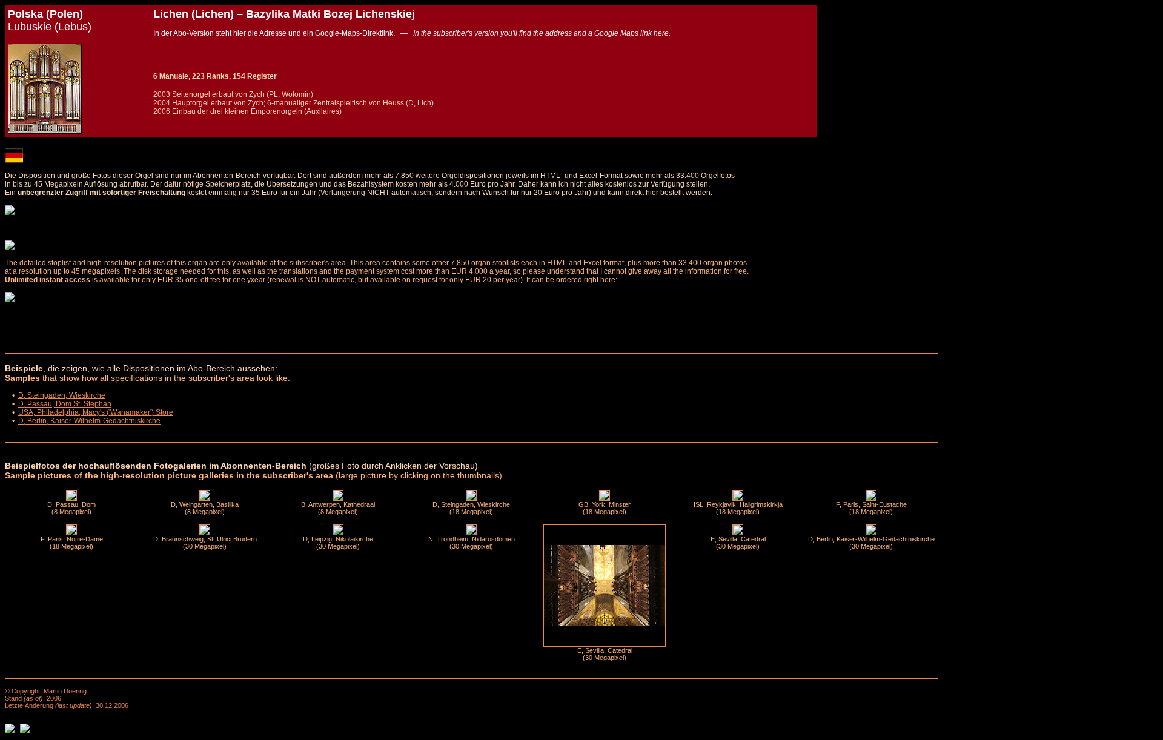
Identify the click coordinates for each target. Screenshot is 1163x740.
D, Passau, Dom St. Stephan (64, 404)
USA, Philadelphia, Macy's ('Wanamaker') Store (95, 412)
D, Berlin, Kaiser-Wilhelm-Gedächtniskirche (89, 421)
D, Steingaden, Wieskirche (61, 395)
